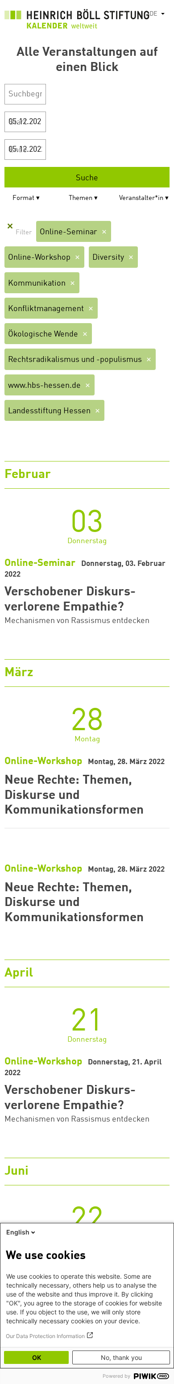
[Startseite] (76, 21)
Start (18, 122)
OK (36, 1357)
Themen (80, 198)
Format (23, 198)
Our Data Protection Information (45, 1336)
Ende (18, 150)
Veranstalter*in (141, 198)
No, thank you (121, 1357)
